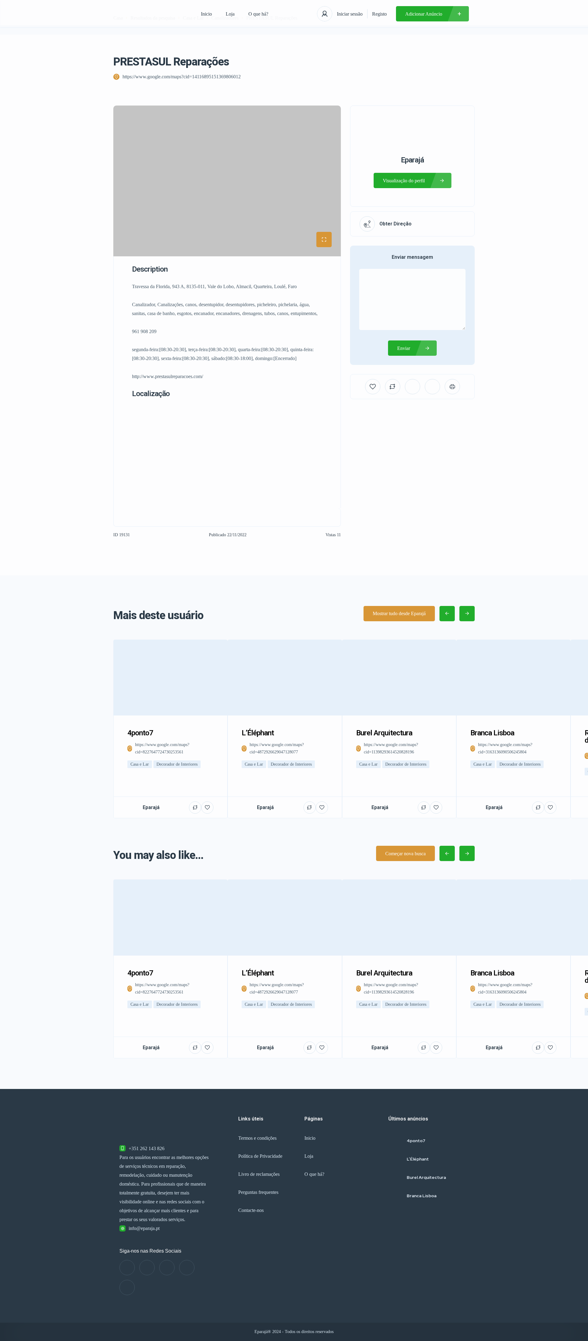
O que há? (258, 14)
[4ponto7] (395, 1140)
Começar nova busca (405, 853)
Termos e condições (257, 1138)
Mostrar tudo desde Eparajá (399, 613)
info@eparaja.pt (144, 1228)
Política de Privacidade (260, 1156)
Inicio (206, 14)
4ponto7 (416, 1141)
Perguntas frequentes (258, 1192)
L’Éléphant (418, 1159)
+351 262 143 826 (146, 1148)
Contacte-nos (251, 1210)
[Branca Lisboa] (395, 1195)
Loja (230, 14)
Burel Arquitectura (426, 1177)
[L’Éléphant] (395, 1159)
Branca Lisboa (421, 1196)
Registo (379, 14)
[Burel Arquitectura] (395, 1177)
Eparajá (412, 160)
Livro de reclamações (259, 1174)
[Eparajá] (151, 13)
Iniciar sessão (350, 14)
